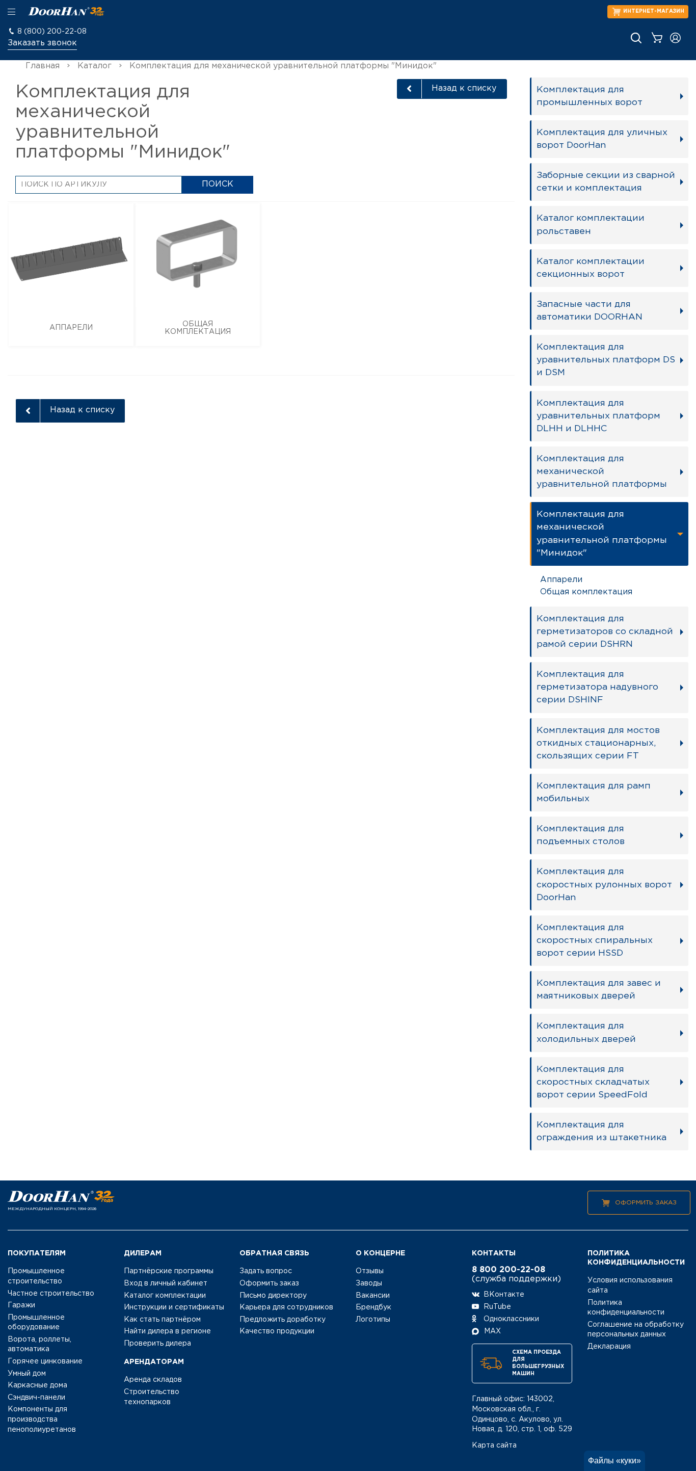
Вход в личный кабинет (165, 1283)
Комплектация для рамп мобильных (594, 792)
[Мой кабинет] (675, 38)
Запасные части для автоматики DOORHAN (590, 310)
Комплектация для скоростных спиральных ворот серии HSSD (595, 940)
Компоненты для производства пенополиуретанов (42, 1419)
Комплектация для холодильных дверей (586, 1032)
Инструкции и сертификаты (174, 1307)
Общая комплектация (586, 592)
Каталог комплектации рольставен (591, 224)
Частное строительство (51, 1294)
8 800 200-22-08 (508, 1270)
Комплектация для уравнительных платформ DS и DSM (606, 360)
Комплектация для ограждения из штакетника (601, 1131)
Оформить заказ (646, 1202)
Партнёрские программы (168, 1271)
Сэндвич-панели (36, 1398)
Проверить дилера (157, 1344)
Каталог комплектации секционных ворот (591, 267)
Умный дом (27, 1374)
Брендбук (373, 1307)
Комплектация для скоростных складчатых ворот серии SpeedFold (593, 1082)
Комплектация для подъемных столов (581, 835)
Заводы (369, 1283)
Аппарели (561, 580)
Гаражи (21, 1305)
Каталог (94, 66)
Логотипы (373, 1320)
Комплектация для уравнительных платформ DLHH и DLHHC (598, 416)
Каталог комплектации (165, 1296)
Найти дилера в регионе (167, 1331)
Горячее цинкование (45, 1361)
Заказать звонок (42, 43)
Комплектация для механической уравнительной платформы (602, 471)
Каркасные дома (37, 1385)
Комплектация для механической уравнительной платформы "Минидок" (602, 533)
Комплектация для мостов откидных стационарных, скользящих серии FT (598, 743)
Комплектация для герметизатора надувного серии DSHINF (597, 687)
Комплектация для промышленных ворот (590, 96)
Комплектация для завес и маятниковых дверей (599, 989)
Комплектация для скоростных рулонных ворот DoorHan (604, 884)
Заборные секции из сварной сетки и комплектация (606, 181)
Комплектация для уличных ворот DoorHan (602, 138)
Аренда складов (153, 1380)
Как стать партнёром (162, 1320)
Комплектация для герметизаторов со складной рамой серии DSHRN (605, 631)
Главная (42, 66)
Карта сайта (494, 1445)
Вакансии (373, 1296)
